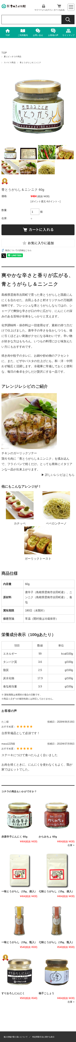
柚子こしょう (46, 993)
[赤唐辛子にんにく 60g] (19, 815)
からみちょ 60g (48, 836)
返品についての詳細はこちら (18, 250)
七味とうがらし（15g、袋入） (56, 891)
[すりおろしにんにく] (19, 972)
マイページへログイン (43, 10)
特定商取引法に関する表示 (43, 1037)
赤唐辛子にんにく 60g (14, 836)
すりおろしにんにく (13, 993)
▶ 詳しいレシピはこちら (58, 474)
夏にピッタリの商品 (12, 56)
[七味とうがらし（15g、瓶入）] (57, 921)
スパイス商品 (9, 62)
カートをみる (59, 10)
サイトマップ (68, 35)
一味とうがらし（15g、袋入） (19, 891)
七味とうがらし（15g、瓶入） (56, 942)
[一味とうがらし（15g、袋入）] (19, 870)
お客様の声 (53, 35)
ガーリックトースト (38, 558)
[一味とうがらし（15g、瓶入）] (19, 921)
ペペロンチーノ (56, 523)
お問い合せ (38, 35)
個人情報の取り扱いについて (16, 1037)
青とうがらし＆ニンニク (30, 62)
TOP (8, 35)
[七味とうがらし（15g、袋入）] (57, 870)
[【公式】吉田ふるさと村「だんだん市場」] (13, 7)
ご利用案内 (23, 35)
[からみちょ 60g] (57, 815)
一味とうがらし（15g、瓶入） (19, 942)
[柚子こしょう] (57, 972)
